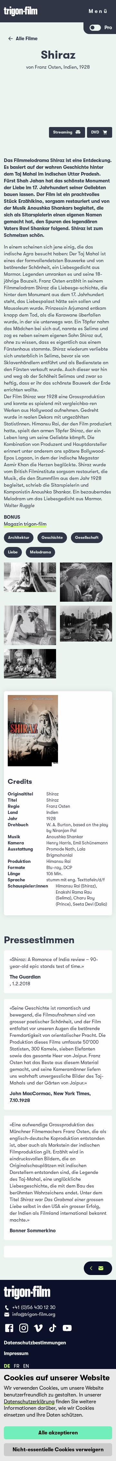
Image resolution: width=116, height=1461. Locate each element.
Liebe (13, 552)
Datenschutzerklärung (29, 1402)
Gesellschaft (87, 537)
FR (16, 1366)
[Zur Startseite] (42, 11)
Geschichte (52, 537)
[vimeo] (102, 87)
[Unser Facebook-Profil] (9, 1328)
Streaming (62, 132)
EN (26, 1366)
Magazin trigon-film (25, 524)
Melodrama (40, 552)
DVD (95, 132)
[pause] (13, 71)
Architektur (18, 537)
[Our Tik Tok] (52, 1328)
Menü (98, 12)
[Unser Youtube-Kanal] (67, 1328)
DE (7, 1366)
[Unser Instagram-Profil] (23, 1328)
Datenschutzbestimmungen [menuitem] (35, 1342)
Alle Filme (26, 38)
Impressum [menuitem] (16, 1353)
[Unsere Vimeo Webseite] (38, 1328)
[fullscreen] (102, 71)
